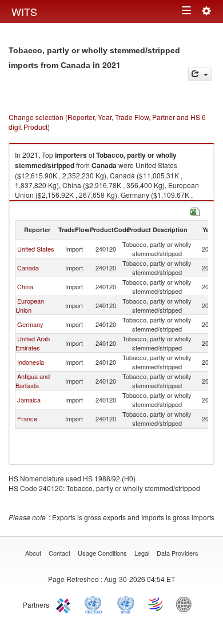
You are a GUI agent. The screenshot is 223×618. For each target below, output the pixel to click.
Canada (28, 267)
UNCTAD (95, 603)
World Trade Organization (156, 603)
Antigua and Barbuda (32, 381)
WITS (24, 11)
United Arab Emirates (32, 343)
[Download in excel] (195, 210)
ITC (65, 603)
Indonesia (30, 361)
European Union (29, 305)
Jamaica (29, 399)
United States (35, 248)
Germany (30, 324)
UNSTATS (125, 603)
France (27, 418)
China (25, 286)
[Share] (200, 74)
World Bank (186, 603)
